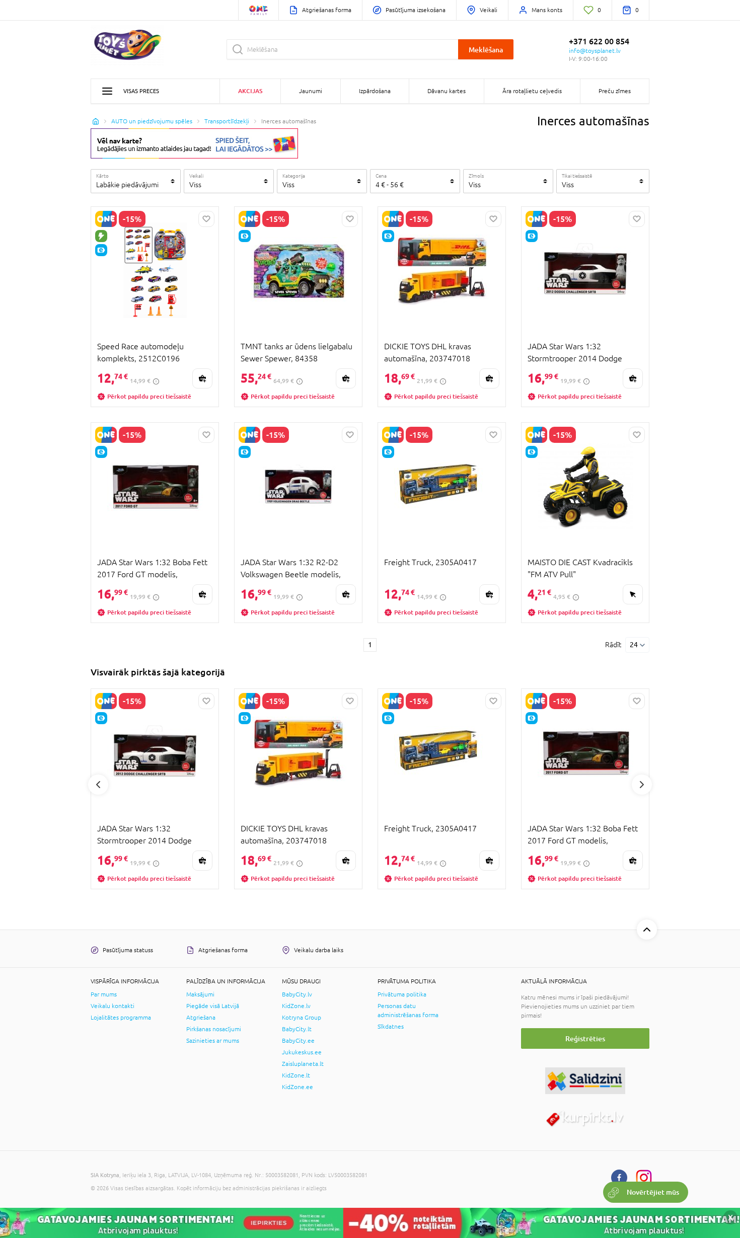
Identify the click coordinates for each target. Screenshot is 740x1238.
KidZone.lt (296, 1075)
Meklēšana (486, 49)
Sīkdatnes (391, 1026)
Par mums (104, 994)
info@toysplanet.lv (595, 50)
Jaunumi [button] (310, 91)
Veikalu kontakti (112, 1006)
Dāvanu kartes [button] (446, 91)
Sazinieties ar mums (212, 1040)
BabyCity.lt (297, 1029)
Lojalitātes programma (121, 1017)
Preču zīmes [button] (615, 91)
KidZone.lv (296, 1006)
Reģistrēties (585, 1038)
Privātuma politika (402, 994)
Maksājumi (200, 994)
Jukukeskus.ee (302, 1052)
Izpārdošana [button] (375, 91)
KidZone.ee (297, 1087)
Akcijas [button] (250, 91)
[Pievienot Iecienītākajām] (206, 218)
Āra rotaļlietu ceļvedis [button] (532, 91)
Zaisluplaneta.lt (303, 1063)
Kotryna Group (301, 1017)
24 (634, 645)
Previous (98, 785)
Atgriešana (200, 1017)
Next (642, 785)
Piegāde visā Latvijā (212, 1006)
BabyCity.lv (297, 994)
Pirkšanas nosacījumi (213, 1029)
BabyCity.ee (298, 1040)
